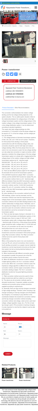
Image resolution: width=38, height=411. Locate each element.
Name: (5, 323)
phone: (20, 323)
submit (8, 354)
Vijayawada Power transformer (28, 26)
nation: (20, 331)
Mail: (4, 331)
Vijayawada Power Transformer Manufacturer (15, 26)
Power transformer (34, 26)
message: (6, 338)
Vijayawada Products (21, 26)
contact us (11, 81)
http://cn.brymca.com (18, 97)
